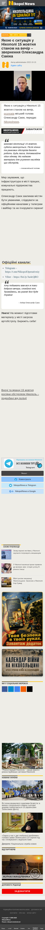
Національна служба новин (23, 844)
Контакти (13, 913)
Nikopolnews (11, 121)
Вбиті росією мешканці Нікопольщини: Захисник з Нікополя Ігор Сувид (28, 580)
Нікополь (5, 35)
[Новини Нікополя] (21, 3)
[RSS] (23, 689)
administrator (21, 62)
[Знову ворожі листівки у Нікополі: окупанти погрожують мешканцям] (6, 555)
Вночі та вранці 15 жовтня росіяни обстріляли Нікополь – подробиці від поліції (20, 394)
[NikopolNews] (22, 464)
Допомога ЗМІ (36, 909)
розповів (9, 113)
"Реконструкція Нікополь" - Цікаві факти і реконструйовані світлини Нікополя (21, 771)
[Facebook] (5, 689)
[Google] (17, 689)
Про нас (22, 913)
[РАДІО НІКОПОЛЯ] (22, 662)
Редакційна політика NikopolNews (16, 909)
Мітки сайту (31, 913)
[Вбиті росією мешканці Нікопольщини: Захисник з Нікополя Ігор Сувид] (6, 582)
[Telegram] (11, 689)
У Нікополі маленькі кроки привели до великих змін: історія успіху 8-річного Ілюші (27, 567)
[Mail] (29, 689)
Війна (16, 35)
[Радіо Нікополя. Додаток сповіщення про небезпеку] (22, 619)
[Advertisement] (22, 236)
